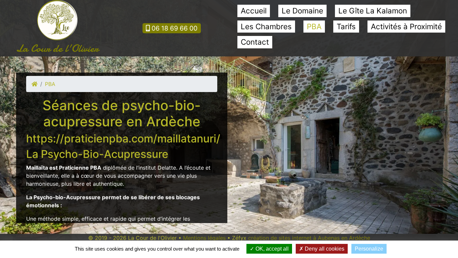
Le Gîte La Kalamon (372, 10)
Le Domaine (302, 10)
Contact (255, 41)
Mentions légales (204, 237)
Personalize (369, 249)
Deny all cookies (323, 249)
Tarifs (346, 26)
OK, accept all (271, 249)
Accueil (254, 10)
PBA (314, 26)
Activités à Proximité (406, 26)
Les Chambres (266, 26)
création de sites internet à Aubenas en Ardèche (309, 237)
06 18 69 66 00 (173, 28)
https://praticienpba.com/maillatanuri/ (123, 138)
